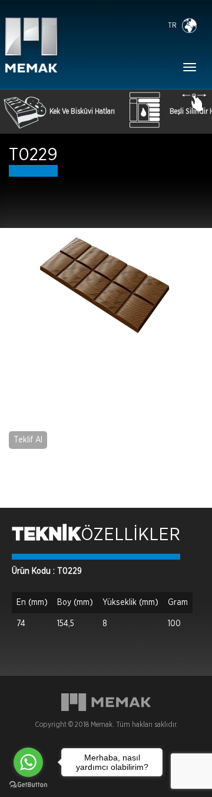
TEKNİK (46, 535)
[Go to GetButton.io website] (28, 785)
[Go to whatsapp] (28, 762)
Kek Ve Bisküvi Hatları (82, 111)
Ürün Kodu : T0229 (47, 571)
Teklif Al (28, 440)
